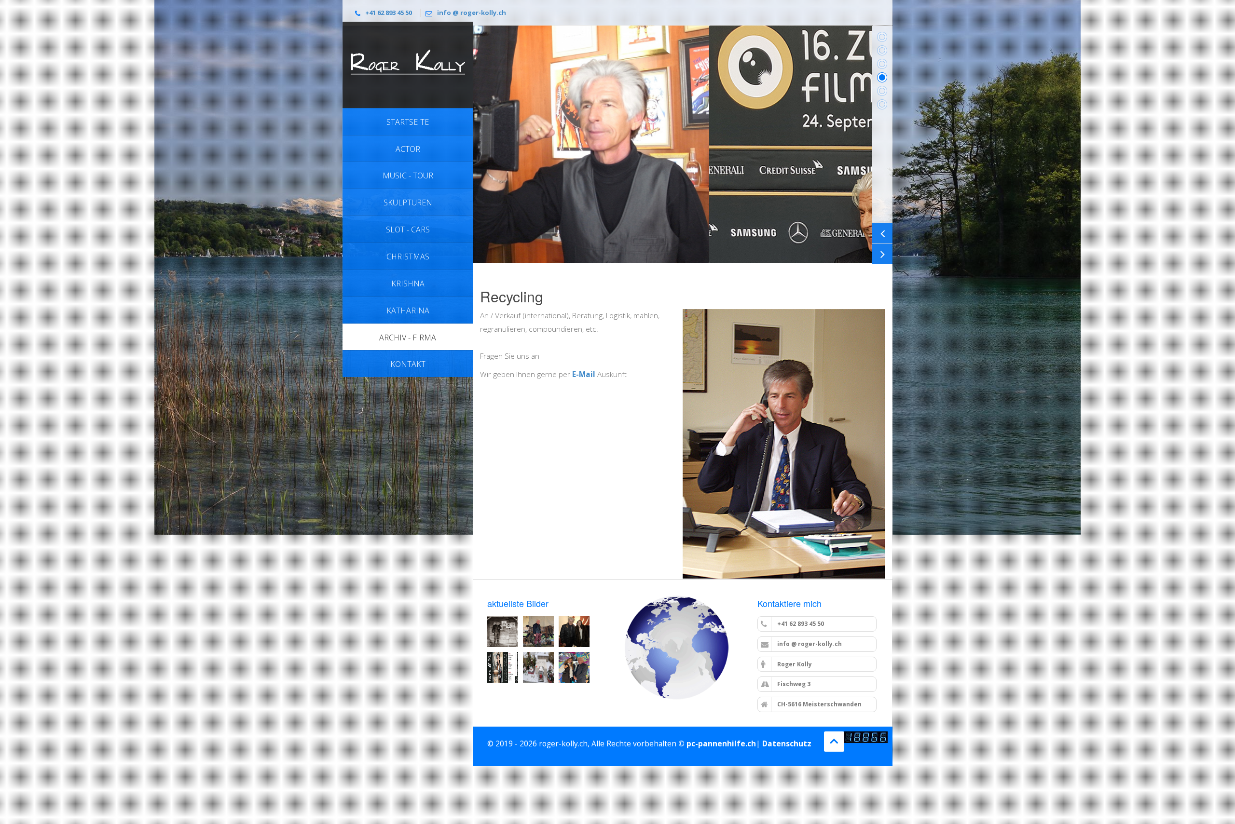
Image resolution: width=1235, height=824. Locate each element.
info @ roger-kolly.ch (471, 12)
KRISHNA (408, 283)
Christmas (407, 256)
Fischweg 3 (793, 684)
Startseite (407, 122)
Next (882, 254)
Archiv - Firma (407, 337)
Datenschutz (786, 744)
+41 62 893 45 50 (388, 12)
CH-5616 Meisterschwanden (819, 704)
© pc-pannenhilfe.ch (717, 744)
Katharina (407, 310)
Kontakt (407, 364)
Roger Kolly (794, 664)
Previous (882, 233)
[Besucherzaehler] (866, 737)
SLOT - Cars (408, 229)
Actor (408, 149)
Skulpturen (408, 202)
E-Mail (584, 374)
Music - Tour (408, 175)
